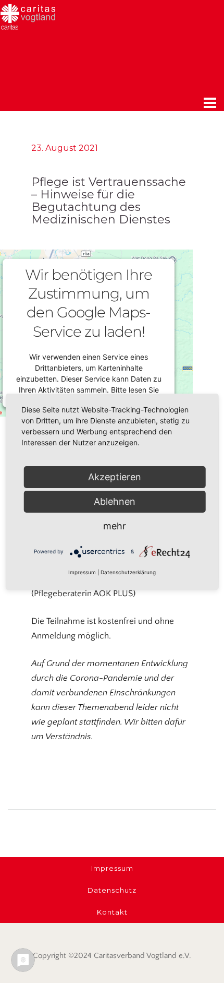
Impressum (82, 572)
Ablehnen (114, 501)
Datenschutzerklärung (128, 572)
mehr (114, 525)
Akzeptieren (114, 476)
